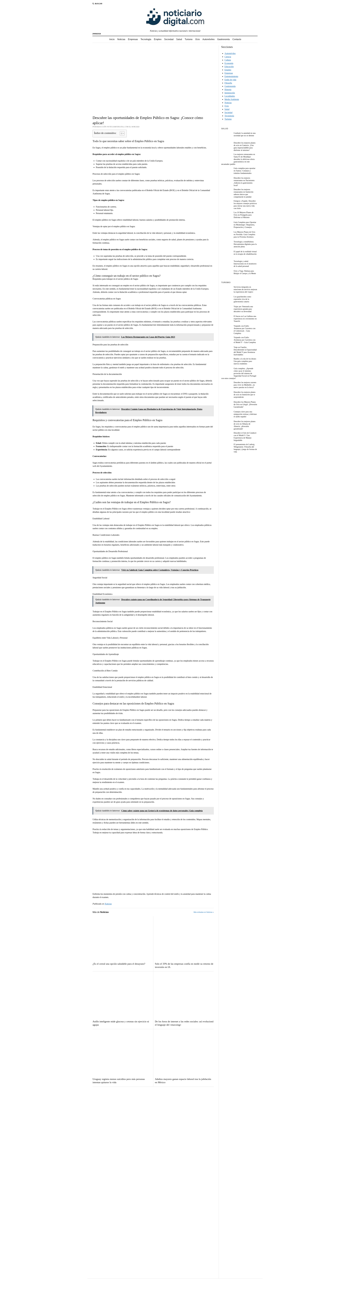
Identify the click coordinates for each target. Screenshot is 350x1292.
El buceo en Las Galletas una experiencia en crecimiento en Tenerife (245, 318)
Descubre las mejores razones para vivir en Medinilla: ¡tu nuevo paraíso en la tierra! (245, 384)
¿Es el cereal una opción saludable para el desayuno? (119, 963)
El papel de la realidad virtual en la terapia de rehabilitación (245, 253)
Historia (227, 89)
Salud (179, 39)
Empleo (157, 39)
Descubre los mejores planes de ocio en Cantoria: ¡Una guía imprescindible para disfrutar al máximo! (244, 146)
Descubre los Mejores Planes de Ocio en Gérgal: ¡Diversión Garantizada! (245, 404)
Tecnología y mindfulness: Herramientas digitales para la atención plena (245, 244)
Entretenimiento (231, 76)
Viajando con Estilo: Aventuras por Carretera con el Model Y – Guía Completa (245, 339)
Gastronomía (223, 39)
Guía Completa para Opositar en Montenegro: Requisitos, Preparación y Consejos (245, 224)
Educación (229, 66)
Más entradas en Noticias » (204, 912)
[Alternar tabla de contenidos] (121, 133)
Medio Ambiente (231, 99)
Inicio (112, 39)
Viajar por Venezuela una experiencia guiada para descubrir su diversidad (243, 309)
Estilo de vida (230, 80)
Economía (228, 63)
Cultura (227, 60)
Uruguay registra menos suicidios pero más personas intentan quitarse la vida (119, 1081)
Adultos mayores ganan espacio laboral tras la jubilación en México (183, 1081)
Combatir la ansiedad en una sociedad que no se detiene (245, 134)
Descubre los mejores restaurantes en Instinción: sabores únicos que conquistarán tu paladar (244, 193)
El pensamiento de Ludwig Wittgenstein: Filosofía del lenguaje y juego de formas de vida (245, 448)
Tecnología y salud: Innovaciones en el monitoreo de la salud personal (245, 263)
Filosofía (228, 83)
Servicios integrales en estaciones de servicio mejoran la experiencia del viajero (245, 289)
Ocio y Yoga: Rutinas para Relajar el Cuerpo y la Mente (245, 272)
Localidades (229, 96)
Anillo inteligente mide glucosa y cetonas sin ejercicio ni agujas (121, 1023)
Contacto (236, 39)
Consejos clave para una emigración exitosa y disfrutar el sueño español (245, 414)
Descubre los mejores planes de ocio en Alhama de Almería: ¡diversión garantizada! (244, 425)
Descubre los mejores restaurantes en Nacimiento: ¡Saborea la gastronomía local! (244, 181)
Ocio (197, 39)
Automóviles (208, 39)
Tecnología (146, 39)
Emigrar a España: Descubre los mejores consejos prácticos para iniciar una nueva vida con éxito (245, 204)
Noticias (121, 39)
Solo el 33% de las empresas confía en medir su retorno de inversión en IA (184, 965)
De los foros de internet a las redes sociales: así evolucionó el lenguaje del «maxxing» (184, 1023)
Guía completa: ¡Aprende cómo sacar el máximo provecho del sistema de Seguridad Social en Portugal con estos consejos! (238, 373)
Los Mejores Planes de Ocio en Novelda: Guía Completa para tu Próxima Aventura (244, 234)
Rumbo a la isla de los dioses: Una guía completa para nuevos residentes (245, 361)
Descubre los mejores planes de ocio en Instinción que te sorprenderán (244, 394)
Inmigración (229, 93)
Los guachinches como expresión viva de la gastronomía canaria (242, 299)
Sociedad (168, 39)
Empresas (133, 39)
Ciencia (227, 57)
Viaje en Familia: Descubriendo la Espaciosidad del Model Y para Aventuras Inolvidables (245, 351)
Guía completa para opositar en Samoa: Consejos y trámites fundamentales (244, 170)
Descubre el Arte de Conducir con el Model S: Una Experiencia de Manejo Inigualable (245, 436)
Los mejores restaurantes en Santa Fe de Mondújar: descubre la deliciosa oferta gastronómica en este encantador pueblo (238, 159)
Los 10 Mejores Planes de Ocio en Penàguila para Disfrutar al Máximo (243, 214)
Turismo (188, 39)
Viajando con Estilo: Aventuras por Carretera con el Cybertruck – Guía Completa (244, 329)
